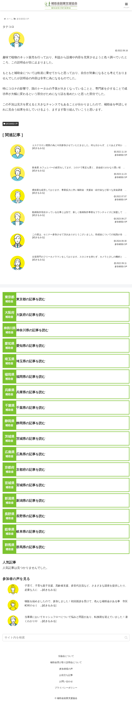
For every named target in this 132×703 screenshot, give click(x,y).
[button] (126, 637)
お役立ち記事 (66, 675)
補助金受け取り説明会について (66, 662)
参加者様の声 (12, 124)
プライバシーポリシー (66, 687)
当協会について (66, 656)
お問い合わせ (66, 681)
